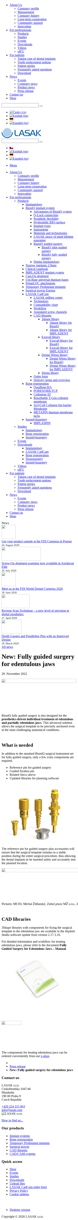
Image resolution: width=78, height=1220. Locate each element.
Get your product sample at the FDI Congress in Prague (37, 541)
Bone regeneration (37, 383)
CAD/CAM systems (22, 1153)
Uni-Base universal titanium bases (47, 279)
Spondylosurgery (36, 419)
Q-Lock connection (46, 215)
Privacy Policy (19, 1190)
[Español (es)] (19, 123)
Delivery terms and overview (52, 380)
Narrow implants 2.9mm (41, 265)
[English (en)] (19, 115)
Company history (28, 15)
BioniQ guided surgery (48, 244)
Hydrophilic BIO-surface (49, 222)
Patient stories (26, 66)
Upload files (17, 1183)
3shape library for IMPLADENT (61, 331)
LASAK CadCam (37, 294)
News (13, 76)
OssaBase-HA (43, 387)
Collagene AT (42, 394)
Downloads (25, 44)
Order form (41, 376)
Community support (30, 22)
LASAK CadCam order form (28, 1187)
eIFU (21, 51)
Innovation (24, 26)
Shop (13, 98)
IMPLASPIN (42, 423)
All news (7, 647)
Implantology (34, 204)
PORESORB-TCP (46, 390)
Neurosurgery (34, 459)
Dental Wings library (55, 355)
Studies (22, 37)
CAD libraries (42, 315)
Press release (26, 91)
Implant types (42, 226)
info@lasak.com (12, 1110)
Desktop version (20, 1209)
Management (26, 12)
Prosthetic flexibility (46, 218)
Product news (26, 87)
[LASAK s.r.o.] (21, 137)
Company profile (28, 8)
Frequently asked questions (35, 69)
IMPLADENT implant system (45, 272)
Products (23, 33)
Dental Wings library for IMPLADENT (63, 367)
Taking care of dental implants (37, 58)
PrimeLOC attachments (40, 283)
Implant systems (20, 1136)
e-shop (45, 1056)
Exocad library (51, 337)
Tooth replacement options (34, 62)
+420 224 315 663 (13, 1106)
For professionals (20, 30)
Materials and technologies (50, 233)
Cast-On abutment (37, 276)
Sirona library (50, 373)
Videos (22, 48)
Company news (27, 83)
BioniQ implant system (40, 208)
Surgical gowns (19, 1146)
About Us (16, 5)
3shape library (50, 319)
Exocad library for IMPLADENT (61, 349)
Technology (41, 301)
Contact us (16, 94)
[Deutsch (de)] (11, 119)
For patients (17, 55)
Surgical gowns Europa (40, 290)
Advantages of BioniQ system (53, 211)
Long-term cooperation (32, 19)
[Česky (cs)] (18, 112)
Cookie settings (19, 1194)
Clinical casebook (37, 269)
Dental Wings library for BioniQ (63, 360)
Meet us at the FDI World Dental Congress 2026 (32, 588)
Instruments (41, 229)
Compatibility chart (46, 304)
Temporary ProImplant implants (46, 287)
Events (22, 40)
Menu (13, 165)
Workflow (40, 308)
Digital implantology (47, 261)
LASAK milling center (48, 297)
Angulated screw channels (50, 312)
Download (24, 73)
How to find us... (12, 1120)
